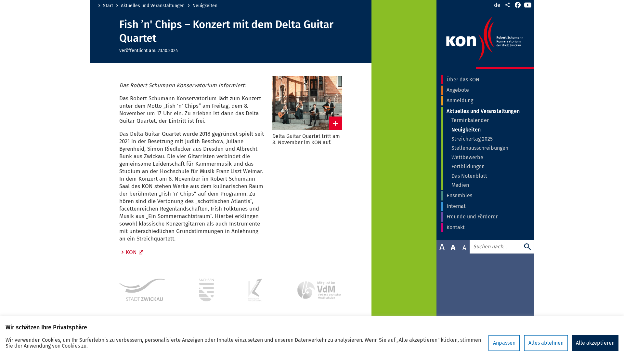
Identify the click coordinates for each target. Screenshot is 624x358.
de (497, 5)
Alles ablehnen (546, 343)
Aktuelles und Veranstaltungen (153, 5)
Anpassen (504, 343)
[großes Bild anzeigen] (307, 103)
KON (131, 252)
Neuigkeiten (204, 5)
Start (108, 5)
